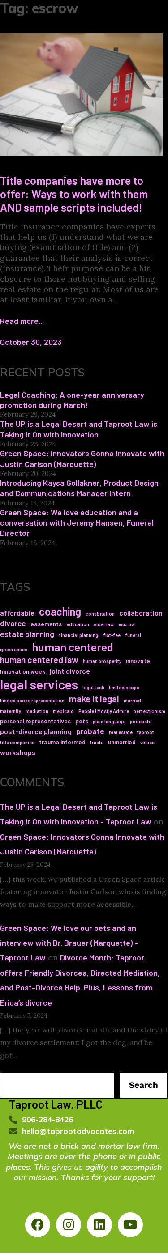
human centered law (39, 659)
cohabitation (100, 613)
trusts (96, 742)
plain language (109, 721)
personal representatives (35, 721)
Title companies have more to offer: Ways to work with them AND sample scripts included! (74, 194)
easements (46, 624)
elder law (104, 624)
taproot (145, 732)
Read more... (22, 321)
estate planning (27, 633)
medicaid (63, 711)
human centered (72, 647)
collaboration (141, 612)
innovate (138, 660)
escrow (126, 624)
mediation (37, 711)
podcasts (140, 721)
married (132, 700)
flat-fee (112, 635)
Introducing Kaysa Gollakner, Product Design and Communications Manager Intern (79, 488)
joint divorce (70, 671)
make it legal (94, 698)
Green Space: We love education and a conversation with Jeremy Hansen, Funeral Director (77, 522)
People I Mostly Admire (103, 711)
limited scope (124, 687)
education (77, 624)
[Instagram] (68, 1224)
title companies (17, 742)
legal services (39, 684)
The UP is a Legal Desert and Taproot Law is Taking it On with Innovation (78, 429)
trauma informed (62, 742)
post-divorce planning (36, 731)
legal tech (93, 687)
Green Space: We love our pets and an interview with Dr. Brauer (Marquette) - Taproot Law (69, 943)
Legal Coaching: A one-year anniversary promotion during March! (72, 400)
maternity (10, 711)
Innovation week (22, 671)
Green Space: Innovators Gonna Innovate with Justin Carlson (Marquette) (82, 458)
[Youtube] (130, 1224)
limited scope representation (32, 700)
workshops (18, 752)
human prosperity (102, 661)
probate (90, 730)
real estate (121, 732)
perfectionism (149, 711)
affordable (17, 612)
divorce (13, 623)
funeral (133, 635)
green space (13, 649)
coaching (60, 611)
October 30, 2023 (31, 342)
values (147, 742)
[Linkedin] (99, 1224)
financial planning (79, 635)
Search (143, 1085)
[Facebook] (37, 1224)
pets (81, 721)
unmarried (122, 742)
